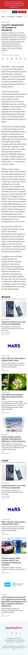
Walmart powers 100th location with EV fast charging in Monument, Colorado (11, 561)
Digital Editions (21, 640)
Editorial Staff (17, 638)
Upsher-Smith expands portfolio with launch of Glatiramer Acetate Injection (13, 438)
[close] (26, 4)
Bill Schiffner (6, 332)
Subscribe (22, 12)
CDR (3, 53)
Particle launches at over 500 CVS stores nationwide (13, 323)
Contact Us (10, 638)
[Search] (10, 12)
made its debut (19, 119)
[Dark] (8, 12)
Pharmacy (20, 16)
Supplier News (6, 22)
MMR (14, 12)
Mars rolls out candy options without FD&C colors (13, 359)
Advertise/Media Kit (9, 640)
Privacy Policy (19, 642)
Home (3, 16)
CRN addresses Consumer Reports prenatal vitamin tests (12, 396)
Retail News (10, 16)
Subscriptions (10, 642)
